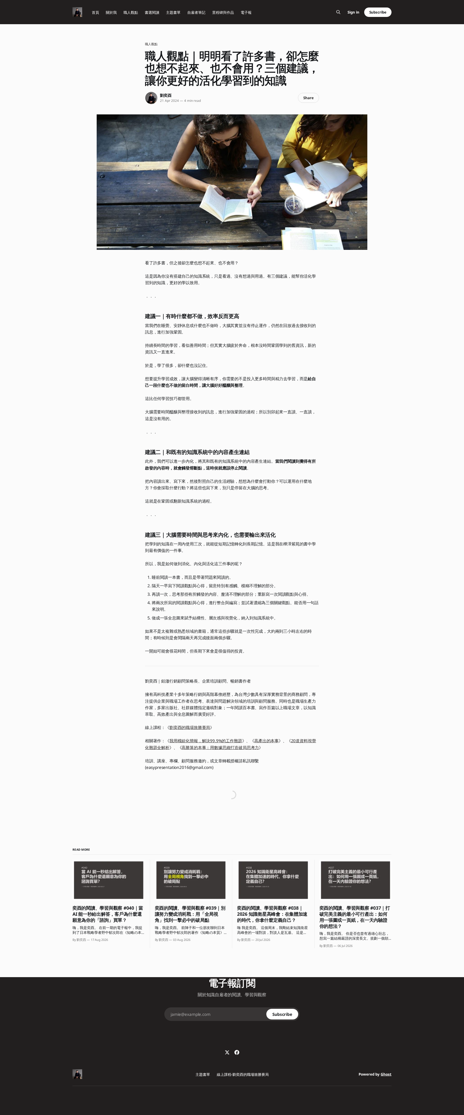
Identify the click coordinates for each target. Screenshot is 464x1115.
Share (308, 97)
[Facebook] (236, 1052)
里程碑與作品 (223, 12)
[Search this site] (338, 12)
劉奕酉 (165, 95)
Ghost (386, 1074)
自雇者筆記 (196, 12)
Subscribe (377, 12)
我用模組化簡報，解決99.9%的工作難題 (205, 740)
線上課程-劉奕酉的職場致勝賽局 (243, 1074)
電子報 (246, 12)
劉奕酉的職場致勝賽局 (189, 727)
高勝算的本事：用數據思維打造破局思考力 (220, 747)
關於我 (111, 12)
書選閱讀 (152, 12)
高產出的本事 (266, 740)
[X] (227, 1052)
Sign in (353, 12)
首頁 (95, 12)
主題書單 (173, 12)
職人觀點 (130, 12)
